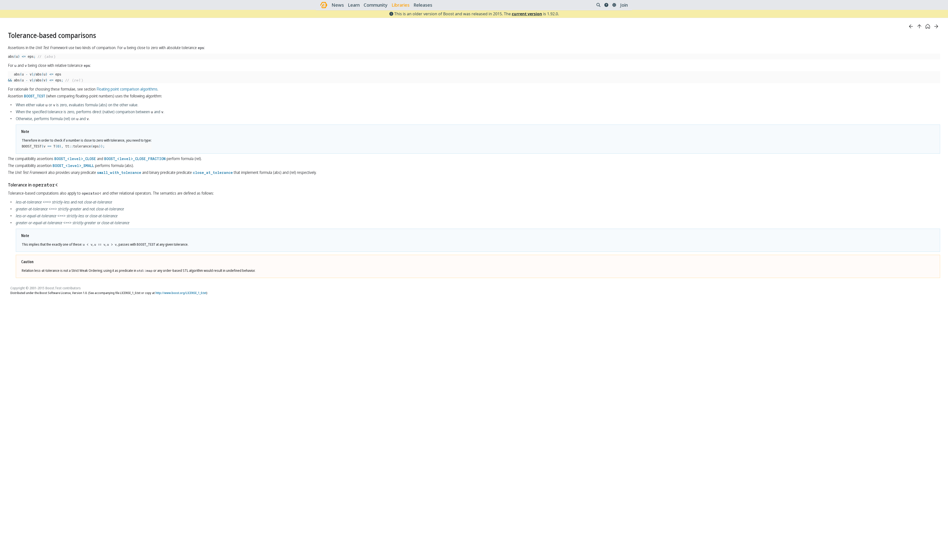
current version (527, 14)
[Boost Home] (324, 5)
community (376, 5)
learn (354, 5)
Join (624, 5)
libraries (401, 5)
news (338, 5)
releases (423, 5)
